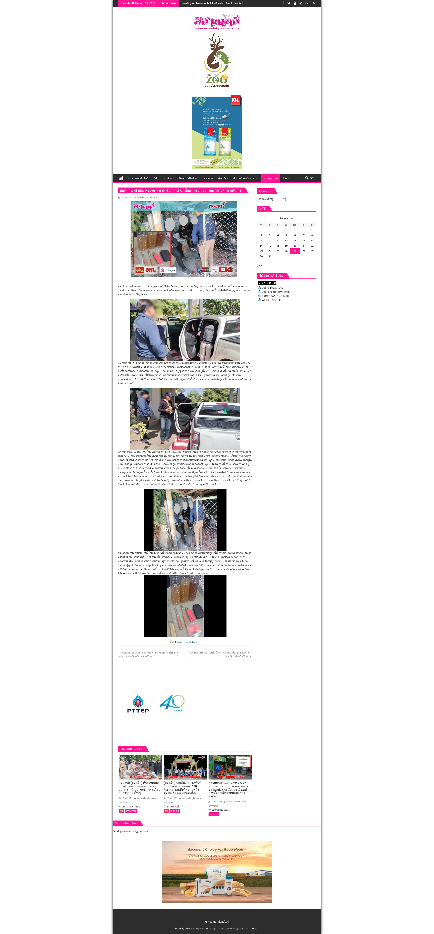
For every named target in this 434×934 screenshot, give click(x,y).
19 (286, 245)
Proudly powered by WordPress (194, 928)
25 (278, 251)
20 (295, 245)
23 (261, 251)
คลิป (121, 811)
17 (269, 245)
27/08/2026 (126, 798)
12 (286, 240)
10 (269, 240)
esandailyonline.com (147, 197)
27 (295, 251)
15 (312, 240)
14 (303, 240)
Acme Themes (250, 928)
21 (303, 245)
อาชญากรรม (182, 642)
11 (278, 240)
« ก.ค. (260, 266)
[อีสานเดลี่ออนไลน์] (121, 177)
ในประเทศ (193, 642)
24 (269, 251)
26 (286, 251)
